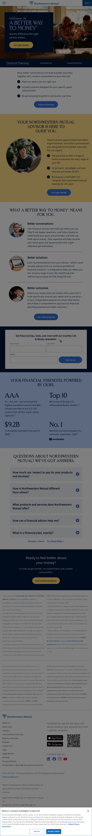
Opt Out (37, 831)
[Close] (88, 811)
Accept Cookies (54, 831)
